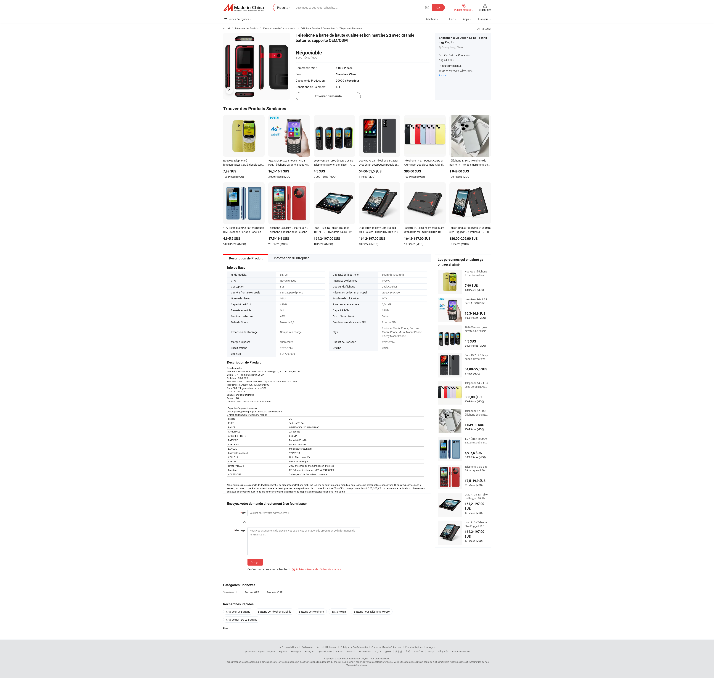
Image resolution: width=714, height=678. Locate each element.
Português (296, 651)
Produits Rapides (413, 647)
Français (309, 651)
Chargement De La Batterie (241, 619)
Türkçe (430, 651)
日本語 (398, 651)
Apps (466, 19)
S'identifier (485, 10)
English (271, 651)
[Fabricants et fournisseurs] (243, 8)
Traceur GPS (252, 592)
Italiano (339, 651)
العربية (378, 651)
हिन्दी (408, 651)
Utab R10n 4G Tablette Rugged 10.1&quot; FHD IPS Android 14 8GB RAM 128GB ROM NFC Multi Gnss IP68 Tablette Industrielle (476, 496)
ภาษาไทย (418, 651)
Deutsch (351, 651)
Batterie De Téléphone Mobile (274, 611)
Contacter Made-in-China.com (386, 647)
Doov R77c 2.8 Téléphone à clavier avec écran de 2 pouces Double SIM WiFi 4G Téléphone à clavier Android (476, 357)
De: (243, 513)
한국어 (388, 651)
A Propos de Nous (288, 647)
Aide (451, 19)
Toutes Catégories (238, 19)
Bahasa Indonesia (461, 651)
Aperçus (430, 647)
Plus (441, 75)
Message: (240, 530)
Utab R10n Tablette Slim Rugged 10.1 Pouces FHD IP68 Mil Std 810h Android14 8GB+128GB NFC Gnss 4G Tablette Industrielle (476, 524)
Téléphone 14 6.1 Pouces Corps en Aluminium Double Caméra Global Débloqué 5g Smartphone (476, 385)
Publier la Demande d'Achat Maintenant (316, 569)
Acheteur (430, 19)
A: (244, 521)
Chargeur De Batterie (238, 611)
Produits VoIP (275, 592)
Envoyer (255, 562)
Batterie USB (339, 611)
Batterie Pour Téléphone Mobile (372, 611)
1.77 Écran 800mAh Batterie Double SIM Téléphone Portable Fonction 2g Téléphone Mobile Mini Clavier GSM (476, 440)
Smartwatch (230, 592)
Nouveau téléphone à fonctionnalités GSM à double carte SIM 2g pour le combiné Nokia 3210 (476, 273)
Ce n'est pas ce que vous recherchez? (268, 569)
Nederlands (365, 651)
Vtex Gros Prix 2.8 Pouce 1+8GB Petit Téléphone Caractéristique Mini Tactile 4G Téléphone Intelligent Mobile (476, 301)
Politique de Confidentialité (354, 647)
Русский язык (325, 651)
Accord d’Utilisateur (327, 647)
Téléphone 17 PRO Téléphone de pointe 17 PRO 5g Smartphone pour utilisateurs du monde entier (476, 413)
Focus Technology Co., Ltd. (355, 658)
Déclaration (307, 647)
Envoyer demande (328, 96)
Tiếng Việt (443, 651)
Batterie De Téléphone (311, 611)
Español (283, 651)
